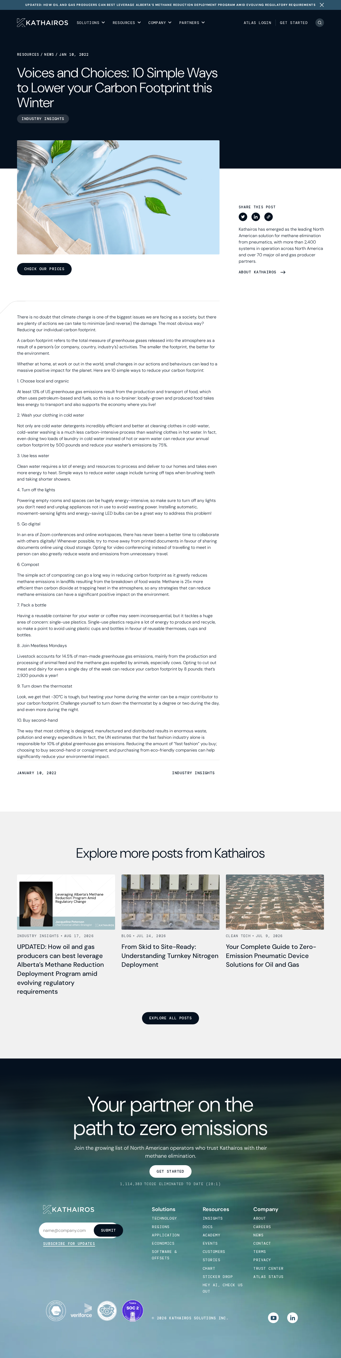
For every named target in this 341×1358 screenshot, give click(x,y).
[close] (322, 5)
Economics (163, 1243)
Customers (214, 1251)
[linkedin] (292, 1317)
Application (166, 1235)
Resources (28, 55)
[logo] (42, 22)
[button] (91, 22)
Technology (164, 1218)
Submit (108, 1230)
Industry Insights (193, 772)
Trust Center (268, 1268)
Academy (211, 1235)
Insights (213, 1218)
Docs (208, 1226)
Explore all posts (170, 1018)
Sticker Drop (218, 1276)
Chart (209, 1268)
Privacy (262, 1259)
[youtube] (273, 1317)
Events (210, 1243)
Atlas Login (257, 22)
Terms (259, 1251)
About (259, 1218)
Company (265, 1209)
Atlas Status (268, 1276)
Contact (262, 1243)
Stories (211, 1259)
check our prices (44, 268)
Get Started (294, 22)
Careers (262, 1226)
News (49, 55)
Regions (160, 1226)
